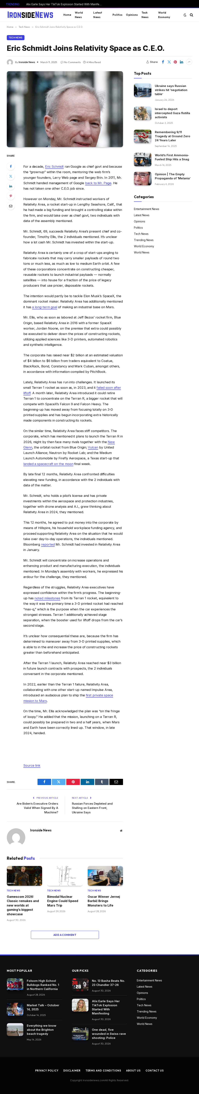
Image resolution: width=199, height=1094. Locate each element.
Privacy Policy (46, 1070)
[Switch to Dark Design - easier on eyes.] (185, 14)
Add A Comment (64, 934)
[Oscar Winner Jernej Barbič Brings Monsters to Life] (105, 876)
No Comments (72, 62)
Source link (31, 765)
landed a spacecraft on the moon (48, 464)
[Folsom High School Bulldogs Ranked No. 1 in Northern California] (15, 984)
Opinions (132, 14)
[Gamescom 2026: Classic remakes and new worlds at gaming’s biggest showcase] (24, 876)
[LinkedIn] (11, 186)
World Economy (164, 15)
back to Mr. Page (98, 183)
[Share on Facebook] (163, 62)
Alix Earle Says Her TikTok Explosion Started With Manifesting (65, 4)
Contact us (155, 1070)
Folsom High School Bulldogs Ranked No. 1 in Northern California (43, 985)
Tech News (145, 15)
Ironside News (27, 62)
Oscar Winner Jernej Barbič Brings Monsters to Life (104, 901)
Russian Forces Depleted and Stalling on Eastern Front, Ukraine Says (92, 808)
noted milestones (47, 598)
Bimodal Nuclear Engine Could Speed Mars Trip (62, 901)
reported (48, 544)
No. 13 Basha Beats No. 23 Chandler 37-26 (108, 983)
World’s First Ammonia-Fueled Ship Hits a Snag (172, 157)
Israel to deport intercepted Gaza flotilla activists (172, 113)
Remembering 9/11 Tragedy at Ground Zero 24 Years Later (172, 136)
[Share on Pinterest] (175, 62)
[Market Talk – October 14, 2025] (15, 1009)
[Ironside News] (30, 15)
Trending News (144, 240)
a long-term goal (44, 307)
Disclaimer (72, 1070)
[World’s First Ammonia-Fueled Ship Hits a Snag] (142, 159)
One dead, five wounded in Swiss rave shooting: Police (109, 1034)
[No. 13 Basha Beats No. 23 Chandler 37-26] (80, 984)
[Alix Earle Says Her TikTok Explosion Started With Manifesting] (80, 1005)
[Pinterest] (11, 196)
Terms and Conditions (103, 1070)
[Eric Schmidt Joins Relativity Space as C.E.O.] (65, 109)
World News (79, 15)
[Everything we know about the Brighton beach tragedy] (15, 1029)
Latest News (97, 15)
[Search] (191, 14)
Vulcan (93, 447)
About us (133, 1070)
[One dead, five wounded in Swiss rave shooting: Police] (80, 1033)
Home (67, 14)
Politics (117, 14)
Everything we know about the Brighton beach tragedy (41, 1030)
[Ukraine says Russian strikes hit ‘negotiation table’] (142, 90)
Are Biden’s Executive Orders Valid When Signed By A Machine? (37, 808)
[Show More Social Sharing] (189, 62)
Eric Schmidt (54, 166)
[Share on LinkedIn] (181, 62)
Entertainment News (146, 209)
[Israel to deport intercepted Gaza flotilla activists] (142, 113)
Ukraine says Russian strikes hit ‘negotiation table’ (171, 90)
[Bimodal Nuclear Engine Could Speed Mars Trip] (65, 876)
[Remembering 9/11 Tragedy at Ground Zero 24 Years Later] (142, 136)
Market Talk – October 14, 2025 (43, 1007)
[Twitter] (11, 176)
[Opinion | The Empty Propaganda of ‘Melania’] (142, 178)
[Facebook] (11, 166)
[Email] (11, 206)
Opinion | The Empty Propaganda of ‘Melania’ (172, 176)
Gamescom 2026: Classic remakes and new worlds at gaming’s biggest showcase (23, 905)
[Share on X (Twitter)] (169, 62)
